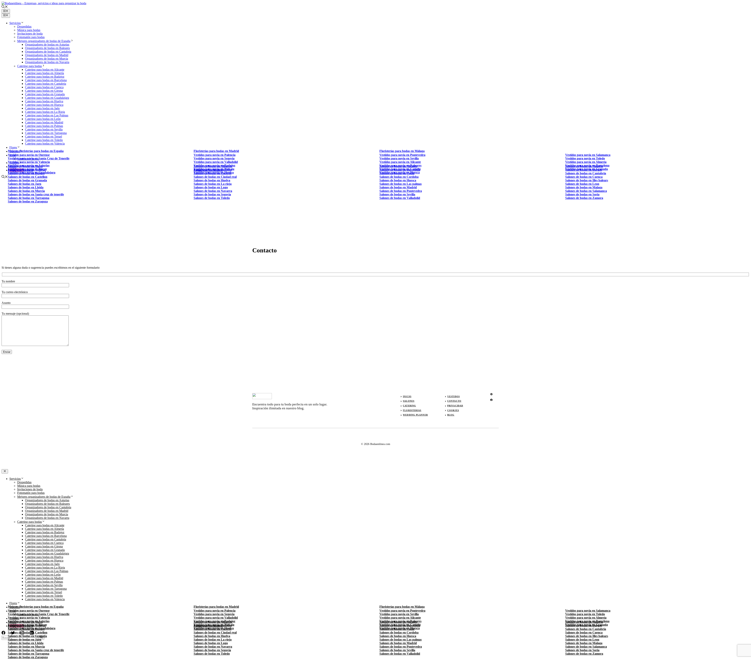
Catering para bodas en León (43, 119)
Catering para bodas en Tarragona (46, 133)
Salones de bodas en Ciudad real (215, 176)
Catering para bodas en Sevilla (44, 129)
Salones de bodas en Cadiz (396, 173)
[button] (5, 7)
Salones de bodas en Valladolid (399, 653)
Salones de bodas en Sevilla (397, 650)
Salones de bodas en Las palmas (400, 639)
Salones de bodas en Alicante (398, 166)
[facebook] (491, 400)
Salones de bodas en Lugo (211, 187)
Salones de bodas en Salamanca (586, 191)
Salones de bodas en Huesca (397, 180)
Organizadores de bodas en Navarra (47, 62)
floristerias (412, 410)
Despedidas (24, 26)
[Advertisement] (375, 208)
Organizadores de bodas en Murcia (46, 58)
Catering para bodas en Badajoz (44, 76)
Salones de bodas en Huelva (212, 180)
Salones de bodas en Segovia (212, 194)
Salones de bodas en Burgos (26, 173)
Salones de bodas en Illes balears (586, 180)
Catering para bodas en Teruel (43, 136)
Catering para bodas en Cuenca (44, 87)
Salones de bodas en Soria (582, 194)
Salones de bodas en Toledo (212, 198)
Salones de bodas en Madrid (398, 643)
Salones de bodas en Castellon (27, 176)
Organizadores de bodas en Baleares (47, 48)
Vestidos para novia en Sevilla (399, 158)
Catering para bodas (29, 66)
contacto (454, 401)
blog (450, 415)
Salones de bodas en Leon (582, 183)
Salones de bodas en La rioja (213, 183)
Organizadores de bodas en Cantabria (48, 51)
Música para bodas (28, 30)
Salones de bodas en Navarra (213, 191)
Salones (408, 401)
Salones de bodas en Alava (25, 166)
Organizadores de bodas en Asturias (47, 44)
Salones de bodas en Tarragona (28, 198)
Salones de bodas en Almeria (584, 166)
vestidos (453, 396)
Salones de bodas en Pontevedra (400, 646)
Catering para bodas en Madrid (44, 122)
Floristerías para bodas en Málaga (402, 151)
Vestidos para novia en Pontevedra (402, 155)
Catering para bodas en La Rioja (45, 111)
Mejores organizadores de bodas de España (43, 41)
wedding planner (415, 415)
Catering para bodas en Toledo (44, 140)
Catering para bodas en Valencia (45, 143)
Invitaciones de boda (30, 33)
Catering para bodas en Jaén (42, 108)
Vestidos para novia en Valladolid (216, 162)
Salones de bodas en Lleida (25, 187)
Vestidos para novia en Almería (585, 162)
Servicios (15, 23)
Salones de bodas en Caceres (212, 173)
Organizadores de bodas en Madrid (46, 55)
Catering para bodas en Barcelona (46, 80)
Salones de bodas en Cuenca (584, 176)
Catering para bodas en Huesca (44, 104)
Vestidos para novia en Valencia (29, 162)
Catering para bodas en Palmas (44, 126)
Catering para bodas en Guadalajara (47, 97)
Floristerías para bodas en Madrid (216, 151)
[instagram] (491, 394)
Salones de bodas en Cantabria (585, 173)
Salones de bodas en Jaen (24, 183)
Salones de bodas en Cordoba (399, 176)
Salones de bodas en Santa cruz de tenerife (36, 194)
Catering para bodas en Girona (44, 90)
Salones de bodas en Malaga (583, 187)
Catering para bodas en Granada (45, 94)
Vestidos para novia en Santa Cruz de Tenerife (38, 158)
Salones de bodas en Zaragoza (28, 201)
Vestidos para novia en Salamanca (587, 155)
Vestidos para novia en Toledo (585, 158)
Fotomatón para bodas (31, 37)
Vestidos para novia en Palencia (214, 155)
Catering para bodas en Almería (44, 73)
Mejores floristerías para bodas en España (36, 151)
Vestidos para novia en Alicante (400, 162)
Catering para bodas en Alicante (44, 69)
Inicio (407, 396)
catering (409, 405)
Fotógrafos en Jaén (20, 170)
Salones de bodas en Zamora (584, 198)
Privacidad (455, 405)
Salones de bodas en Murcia (26, 191)
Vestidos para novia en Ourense (29, 155)
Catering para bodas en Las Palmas (46, 115)
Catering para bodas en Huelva (44, 101)
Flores (13, 147)
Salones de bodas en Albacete (213, 166)
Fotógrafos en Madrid (208, 170)
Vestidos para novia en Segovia (214, 158)
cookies (453, 410)
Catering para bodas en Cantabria (45, 83)
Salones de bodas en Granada (27, 180)
